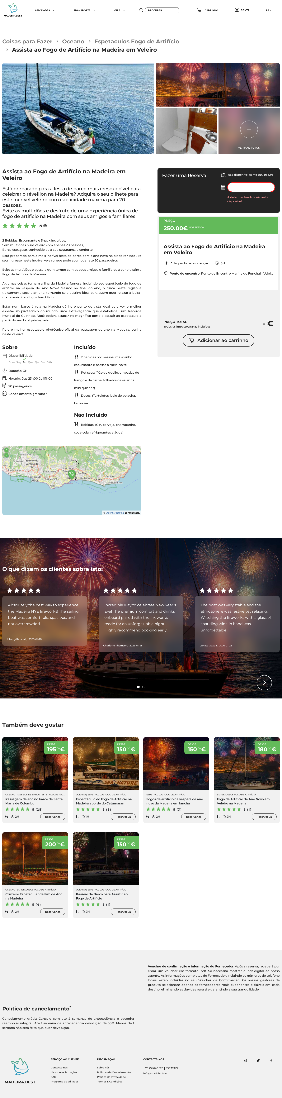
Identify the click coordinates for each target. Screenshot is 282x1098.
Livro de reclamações (64, 1072)
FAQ (53, 1077)
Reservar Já (52, 816)
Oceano (73, 41)
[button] (53, 10)
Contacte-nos (59, 1067)
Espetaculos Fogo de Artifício (136, 41)
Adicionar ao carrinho (222, 340)
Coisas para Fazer (27, 41)
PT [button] (267, 10)
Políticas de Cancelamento (114, 1072)
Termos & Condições (109, 1081)
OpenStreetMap (115, 512)
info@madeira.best (155, 1073)
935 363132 (172, 1068)
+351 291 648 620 (153, 1068)
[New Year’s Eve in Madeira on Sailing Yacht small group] (78, 108)
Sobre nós (103, 1067)
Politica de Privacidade (111, 1077)
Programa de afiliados (64, 1081)
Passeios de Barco (28, 794)
